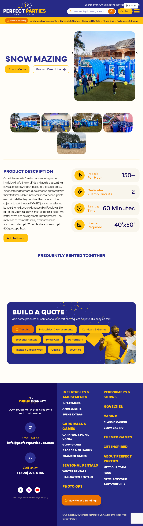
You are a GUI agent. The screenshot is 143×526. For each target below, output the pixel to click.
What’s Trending (18, 20)
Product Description (49, 69)
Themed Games (118, 437)
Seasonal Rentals (91, 20)
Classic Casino (115, 422)
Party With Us (114, 484)
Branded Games (74, 456)
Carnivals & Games (70, 20)
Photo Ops (108, 20)
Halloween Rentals (77, 477)
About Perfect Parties (117, 458)
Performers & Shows (127, 20)
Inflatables (71, 403)
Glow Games (71, 444)
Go (111, 11)
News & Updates (116, 478)
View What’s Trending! (82, 500)
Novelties (75, 349)
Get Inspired (116, 446)
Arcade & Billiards (77, 450)
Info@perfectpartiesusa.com (30, 442)
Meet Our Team (115, 467)
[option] (30, 400)
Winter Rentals (74, 471)
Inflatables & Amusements (43, 20)
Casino (55, 349)
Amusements (72, 408)
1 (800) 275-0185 (30, 472)
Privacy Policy (69, 518)
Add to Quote (17, 69)
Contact (125, 11)
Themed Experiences (29, 349)
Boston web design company (36, 497)
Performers (75, 339)
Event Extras (72, 414)
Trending (24, 329)
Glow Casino (113, 428)
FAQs (107, 473)
